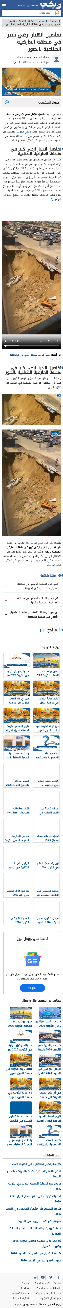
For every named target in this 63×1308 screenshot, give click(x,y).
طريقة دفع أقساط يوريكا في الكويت (39, 1221)
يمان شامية (23, 57)
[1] (51, 199)
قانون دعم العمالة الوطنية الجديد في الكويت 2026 (34, 1186)
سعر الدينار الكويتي (51, 1298)
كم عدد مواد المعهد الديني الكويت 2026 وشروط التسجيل (37, 1243)
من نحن (25, 1283)
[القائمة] (4, 4)
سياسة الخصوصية (20, 1293)
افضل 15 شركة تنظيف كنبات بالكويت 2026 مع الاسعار (34, 1173)
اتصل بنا (25, 1288)
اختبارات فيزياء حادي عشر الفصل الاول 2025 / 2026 (35, 1198)
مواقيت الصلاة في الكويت (47, 1283)
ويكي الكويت (23, 131)
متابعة (32, 988)
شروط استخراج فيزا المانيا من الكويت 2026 (36, 1253)
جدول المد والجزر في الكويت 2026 (41, 1260)
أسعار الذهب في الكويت (48, 1293)
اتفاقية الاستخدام (20, 1298)
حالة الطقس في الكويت (48, 1288)
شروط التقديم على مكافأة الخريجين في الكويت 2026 (33, 1211)
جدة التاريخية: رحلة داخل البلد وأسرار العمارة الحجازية (35, 1231)
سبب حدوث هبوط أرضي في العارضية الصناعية (35, 357)
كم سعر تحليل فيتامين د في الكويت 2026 (36, 1164)
